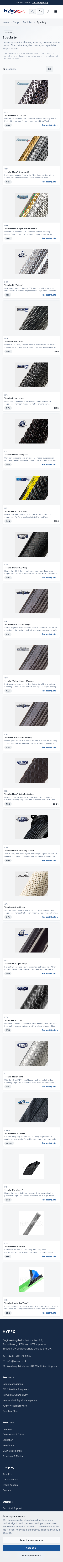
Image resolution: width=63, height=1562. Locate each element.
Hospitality (8, 1429)
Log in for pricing (40, 2)
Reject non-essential (31, 1540)
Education (8, 1440)
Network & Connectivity (15, 1394)
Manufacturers (10, 1479)
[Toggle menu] (56, 11)
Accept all (31, 1548)
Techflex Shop (10, 1411)
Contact (7, 1490)
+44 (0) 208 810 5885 (19, 1356)
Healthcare (8, 1445)
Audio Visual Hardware (15, 1405)
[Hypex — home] (14, 11)
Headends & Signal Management (20, 1400)
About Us (7, 1474)
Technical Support (12, 1508)
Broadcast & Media (13, 1456)
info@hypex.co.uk (16, 1361)
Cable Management (13, 1384)
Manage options (31, 1555)
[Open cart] (40, 11)
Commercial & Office (13, 1434)
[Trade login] (48, 11)
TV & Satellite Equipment (16, 1389)
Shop (16, 22)
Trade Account (10, 1485)
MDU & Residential (12, 1450)
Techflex (27, 22)
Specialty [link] (42, 22)
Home (6, 22)
